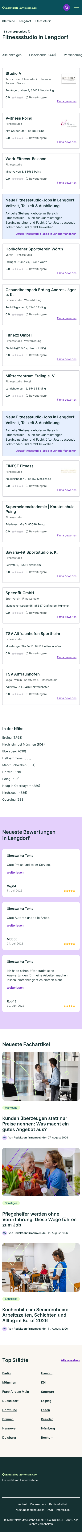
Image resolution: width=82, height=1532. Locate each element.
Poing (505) (10, 779)
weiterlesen (15, 872)
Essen (45, 1410)
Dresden (47, 1419)
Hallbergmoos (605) (16, 758)
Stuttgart (47, 1391)
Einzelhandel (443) (42, 55)
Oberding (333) (13, 799)
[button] (66, 7)
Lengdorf (25, 21)
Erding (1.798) (12, 737)
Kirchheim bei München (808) (23, 744)
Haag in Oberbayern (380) (21, 786)
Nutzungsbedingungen (30, 1509)
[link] (41, 88)
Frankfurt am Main (15, 1391)
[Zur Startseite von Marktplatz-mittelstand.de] (19, 7)
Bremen (8, 1419)
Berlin (6, 1373)
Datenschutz (38, 1504)
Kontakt (22, 1504)
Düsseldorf (10, 1401)
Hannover (9, 1428)
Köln (44, 1382)
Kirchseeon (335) (14, 793)
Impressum (63, 1509)
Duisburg (9, 1437)
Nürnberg (48, 1428)
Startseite (8, 21)
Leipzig (46, 1401)
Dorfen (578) (11, 772)
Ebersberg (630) (14, 751)
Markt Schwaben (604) (18, 765)
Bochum (47, 1437)
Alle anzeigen (12, 55)
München (9, 1382)
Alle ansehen (70, 1360)
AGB (50, 1509)
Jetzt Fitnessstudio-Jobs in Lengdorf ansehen (46, 233)
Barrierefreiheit (58, 1504)
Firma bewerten (66, 101)
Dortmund (9, 1410)
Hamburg (48, 1373)
